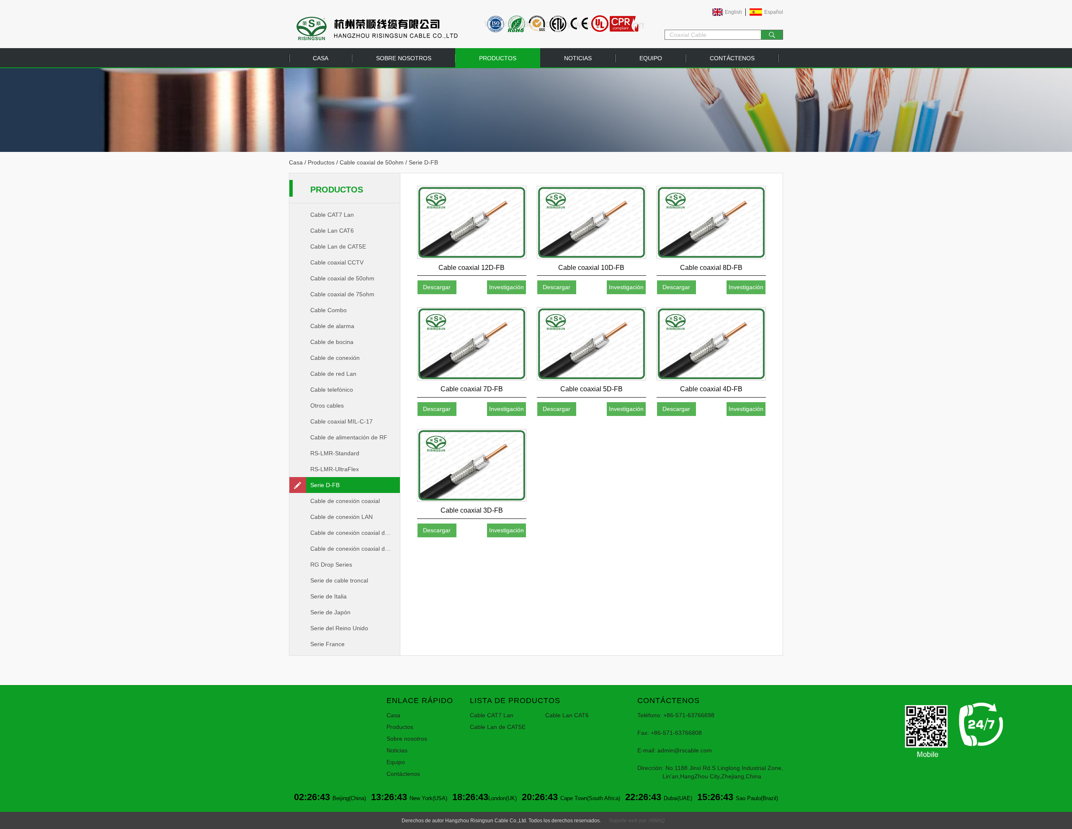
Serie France (327, 644)
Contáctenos (732, 58)
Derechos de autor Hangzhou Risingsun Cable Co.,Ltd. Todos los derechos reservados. (501, 821)
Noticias (578, 58)
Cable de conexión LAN (341, 516)
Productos (497, 58)
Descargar (437, 287)
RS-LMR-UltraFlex (334, 469)
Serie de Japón (330, 612)
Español (773, 12)
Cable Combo (328, 310)
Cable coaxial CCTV (336, 262)
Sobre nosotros (403, 58)
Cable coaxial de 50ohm (372, 162)
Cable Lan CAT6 (332, 230)
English (733, 12)
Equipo (650, 58)
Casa (320, 58)
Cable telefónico (331, 389)
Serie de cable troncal (339, 580)
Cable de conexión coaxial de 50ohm (355, 532)
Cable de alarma (332, 326)
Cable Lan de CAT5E (338, 246)
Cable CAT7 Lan (332, 214)
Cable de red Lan (333, 373)
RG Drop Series (331, 564)
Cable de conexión (335, 357)
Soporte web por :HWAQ (637, 821)
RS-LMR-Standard (334, 453)
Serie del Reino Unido (339, 628)
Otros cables (327, 405)
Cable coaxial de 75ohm (342, 294)
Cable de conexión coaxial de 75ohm (355, 548)
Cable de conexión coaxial (345, 501)
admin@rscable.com (684, 750)
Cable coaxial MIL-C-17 (341, 421)
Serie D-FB (325, 485)
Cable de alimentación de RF (348, 437)
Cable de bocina (331, 342)
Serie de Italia (328, 596)
